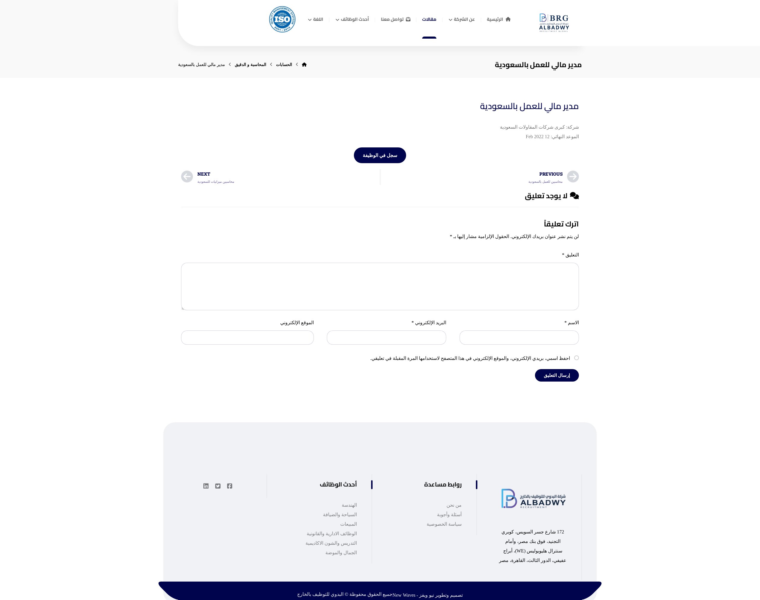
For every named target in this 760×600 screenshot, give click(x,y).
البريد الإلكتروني (428, 322)
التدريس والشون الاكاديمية (331, 543)
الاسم (571, 322)
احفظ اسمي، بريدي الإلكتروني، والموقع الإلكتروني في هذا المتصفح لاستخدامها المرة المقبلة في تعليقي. (470, 358)
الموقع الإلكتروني (297, 322)
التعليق (570, 254)
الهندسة (349, 505)
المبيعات (348, 524)
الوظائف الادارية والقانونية (332, 533)
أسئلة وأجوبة (449, 514)
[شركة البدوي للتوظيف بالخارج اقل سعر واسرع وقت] (552, 20)
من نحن (454, 505)
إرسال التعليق (557, 375)
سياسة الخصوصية (444, 524)
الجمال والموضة (341, 552)
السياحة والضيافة (340, 514)
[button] (230, 486)
